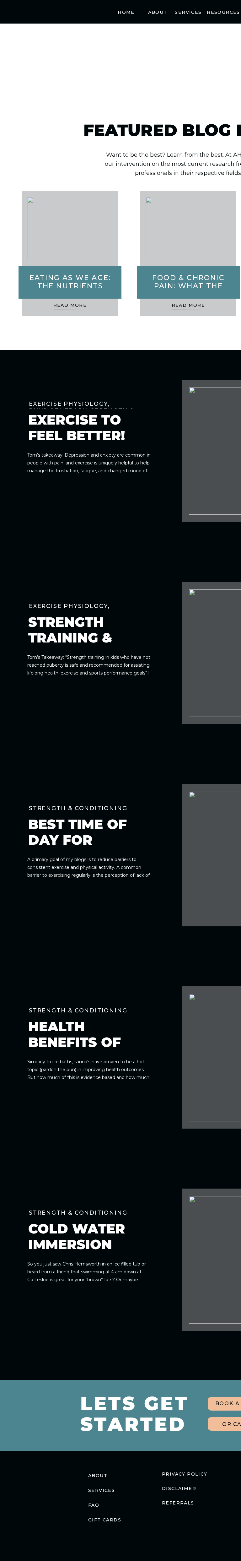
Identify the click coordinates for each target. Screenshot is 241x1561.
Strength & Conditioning (78, 808)
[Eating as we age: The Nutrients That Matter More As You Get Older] (70, 228)
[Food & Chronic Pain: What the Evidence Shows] (188, 228)
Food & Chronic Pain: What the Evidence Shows (188, 286)
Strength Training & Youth (70, 638)
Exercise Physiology (68, 403)
